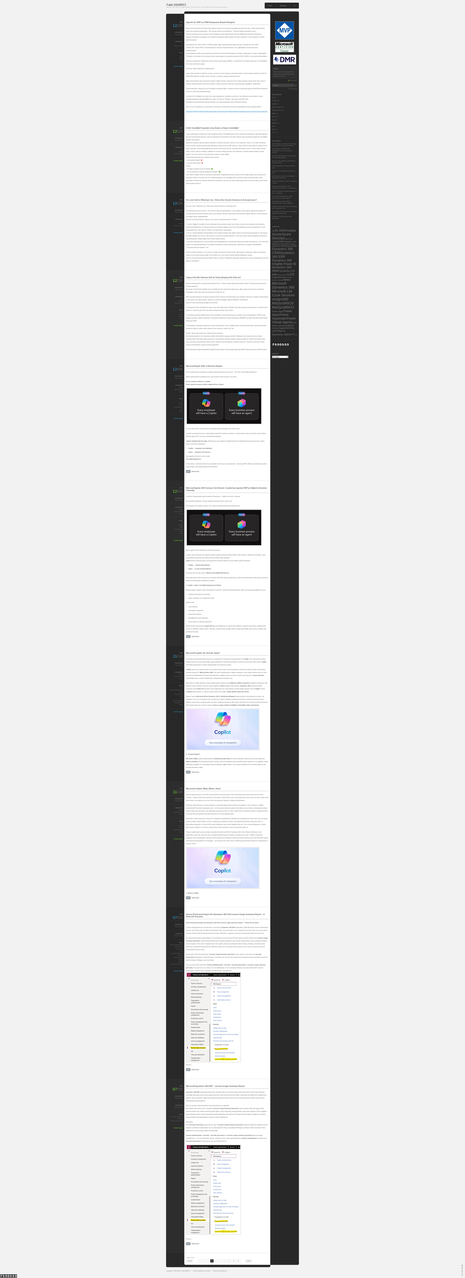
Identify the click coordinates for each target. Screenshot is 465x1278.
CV (294, 5)
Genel (180, 391)
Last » (248, 1261)
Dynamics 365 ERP (283, 255)
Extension (280, 275)
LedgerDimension (279, 277)
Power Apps (277, 311)
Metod (286, 279)
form (285, 275)
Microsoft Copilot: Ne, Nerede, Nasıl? (203, 653)
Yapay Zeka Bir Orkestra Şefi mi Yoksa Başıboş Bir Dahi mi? (213, 277)
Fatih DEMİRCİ (176, 4)
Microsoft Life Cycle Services (283, 293)
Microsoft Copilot (177, 700)
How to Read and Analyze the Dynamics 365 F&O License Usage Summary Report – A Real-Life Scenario (225, 915)
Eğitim (274, 113)
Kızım (273, 120)
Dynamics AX (178, 389)
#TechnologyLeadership (259, 111)
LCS (181, 698)
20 (233, 1261)
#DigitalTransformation (209, 111)
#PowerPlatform (233, 111)
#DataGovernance (245, 111)
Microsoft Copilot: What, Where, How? (203, 789)
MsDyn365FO (178, 702)
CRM (180, 57)
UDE (273, 129)
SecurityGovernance (176, 964)
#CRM (200, 111)
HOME (270, 5)
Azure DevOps (281, 236)
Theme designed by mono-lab (201, 1271)
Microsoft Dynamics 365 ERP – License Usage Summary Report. (215, 1086)
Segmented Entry (287, 328)
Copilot (180, 151)
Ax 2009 (280, 230)
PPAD (180, 705)
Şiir (273, 126)
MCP (181, 411)
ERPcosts (179, 949)
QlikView (274, 123)
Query (290, 325)
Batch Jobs (289, 239)
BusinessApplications (176, 690)
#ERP (196, 111)
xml (296, 335)
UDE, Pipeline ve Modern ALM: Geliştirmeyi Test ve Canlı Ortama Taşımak (282, 150)
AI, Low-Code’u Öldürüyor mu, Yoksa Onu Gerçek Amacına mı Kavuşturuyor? (221, 200)
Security (180, 962)
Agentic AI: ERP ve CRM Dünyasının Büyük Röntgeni (210, 22)
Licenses (179, 955)
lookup (280, 280)
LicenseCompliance (176, 953)
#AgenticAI (189, 111)
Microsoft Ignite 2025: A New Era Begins (204, 366)
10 (228, 1261)
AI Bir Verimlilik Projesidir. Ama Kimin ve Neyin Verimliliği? (212, 128)
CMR (180, 314)
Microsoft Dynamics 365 (283, 285)
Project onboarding (279, 326)
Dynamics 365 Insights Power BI (284, 262)
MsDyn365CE (283, 303)
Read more (195, 471)
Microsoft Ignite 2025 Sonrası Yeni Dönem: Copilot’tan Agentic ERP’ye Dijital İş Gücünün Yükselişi (226, 489)
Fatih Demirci (178, 34)
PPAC (295, 323)
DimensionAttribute (283, 244)
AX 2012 (274, 100)
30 (238, 1261)
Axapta (291, 230)
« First (190, 1261)
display (292, 244)
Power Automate (280, 316)
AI (181, 43)
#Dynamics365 (223, 111)
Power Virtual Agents (284, 320)
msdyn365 (280, 299)
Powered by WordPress (220, 1271)
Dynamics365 (178, 407)
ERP (181, 59)
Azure (276, 234)
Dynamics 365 (178, 46)
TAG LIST (294, 88)
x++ (273, 132)
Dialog (274, 244)
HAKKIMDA (282, 5)
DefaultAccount (290, 242)
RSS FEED (294, 80)
